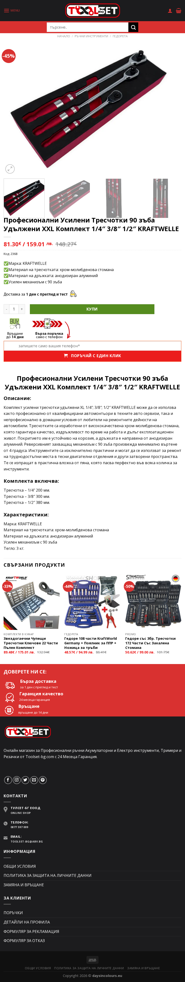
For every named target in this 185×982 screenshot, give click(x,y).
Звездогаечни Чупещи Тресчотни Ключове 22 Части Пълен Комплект (31, 643)
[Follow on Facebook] (8, 780)
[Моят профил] (170, 10)
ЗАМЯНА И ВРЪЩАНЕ (24, 884)
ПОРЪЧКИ (13, 912)
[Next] (171, 108)
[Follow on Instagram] (17, 780)
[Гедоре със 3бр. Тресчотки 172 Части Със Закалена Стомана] (153, 602)
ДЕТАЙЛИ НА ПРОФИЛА (27, 922)
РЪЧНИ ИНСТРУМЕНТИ (91, 36)
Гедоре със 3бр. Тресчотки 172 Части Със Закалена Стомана (150, 643)
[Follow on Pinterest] (43, 780)
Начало (63, 36)
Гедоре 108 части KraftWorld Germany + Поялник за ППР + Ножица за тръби (90, 643)
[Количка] (178, 10)
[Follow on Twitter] (25, 780)
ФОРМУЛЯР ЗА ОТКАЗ (24, 940)
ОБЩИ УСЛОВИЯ (20, 866)
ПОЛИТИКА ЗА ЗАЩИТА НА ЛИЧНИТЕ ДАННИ (48, 875)
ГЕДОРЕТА (120, 36)
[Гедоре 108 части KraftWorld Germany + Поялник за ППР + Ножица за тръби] (92, 602)
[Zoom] (10, 169)
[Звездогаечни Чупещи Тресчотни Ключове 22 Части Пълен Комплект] (32, 602)
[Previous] (13, 108)
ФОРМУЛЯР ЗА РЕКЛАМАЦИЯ (31, 931)
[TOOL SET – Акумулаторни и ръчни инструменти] (92, 10)
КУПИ (92, 309)
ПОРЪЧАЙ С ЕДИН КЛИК (94, 355)
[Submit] (133, 27)
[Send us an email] (34, 780)
